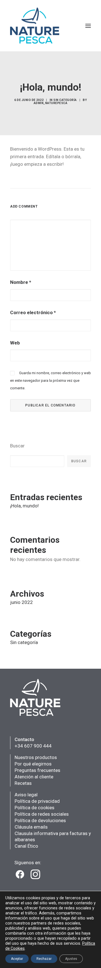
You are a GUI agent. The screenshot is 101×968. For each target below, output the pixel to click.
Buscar (17, 446)
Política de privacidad (37, 801)
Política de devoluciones (40, 820)
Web (15, 343)
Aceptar (17, 959)
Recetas (23, 783)
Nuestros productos (36, 757)
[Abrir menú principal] (88, 25)
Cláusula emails (31, 827)
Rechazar (44, 959)
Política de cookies (34, 807)
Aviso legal (26, 794)
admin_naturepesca (51, 103)
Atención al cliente (34, 777)
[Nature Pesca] (34, 26)
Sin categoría (65, 100)
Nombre (20, 282)
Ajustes (71, 959)
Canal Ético (26, 846)
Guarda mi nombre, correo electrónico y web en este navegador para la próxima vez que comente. (50, 380)
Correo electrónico (33, 312)
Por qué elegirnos (33, 764)
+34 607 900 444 (33, 746)
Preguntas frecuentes (37, 770)
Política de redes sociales (42, 814)
